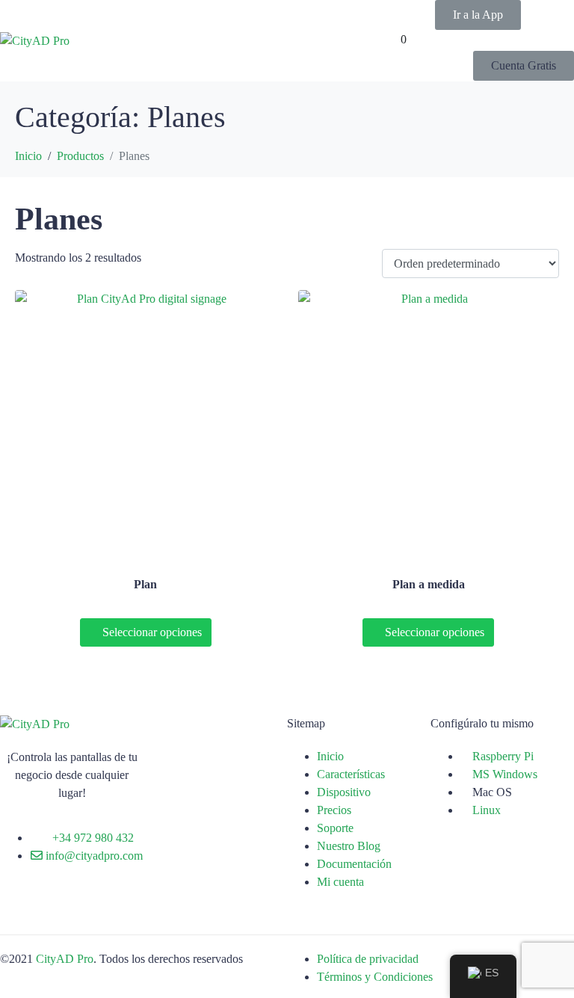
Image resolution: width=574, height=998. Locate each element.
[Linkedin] (99, 910)
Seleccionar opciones (152, 632)
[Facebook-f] (18, 910)
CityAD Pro (64, 958)
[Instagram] (59, 910)
